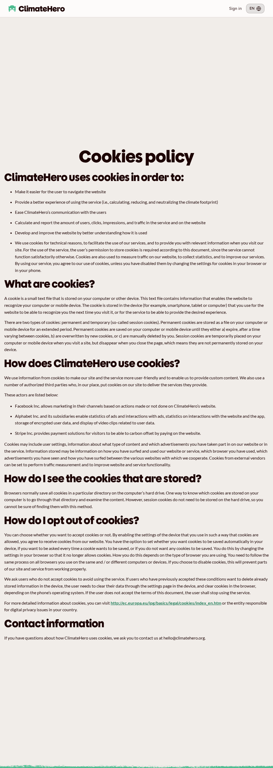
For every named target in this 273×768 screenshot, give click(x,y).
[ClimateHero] (37, 8)
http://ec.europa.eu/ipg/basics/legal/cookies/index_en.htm (166, 602)
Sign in (235, 8)
